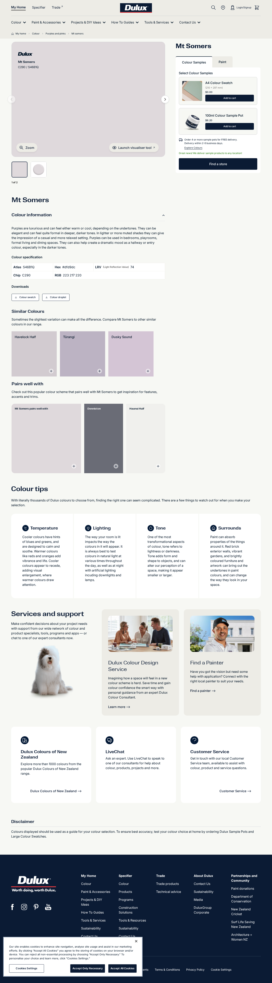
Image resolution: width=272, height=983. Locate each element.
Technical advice (168, 892)
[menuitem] (19, 22)
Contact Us (89, 936)
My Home (18, 7)
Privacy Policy (195, 969)
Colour (86, 884)
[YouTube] (48, 907)
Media (198, 900)
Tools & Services (93, 920)
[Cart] (257, 8)
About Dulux (203, 876)
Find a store (218, 164)
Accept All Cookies (122, 968)
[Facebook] (12, 907)
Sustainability (91, 928)
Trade (56, 7)
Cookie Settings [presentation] (221, 969)
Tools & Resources (132, 920)
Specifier (38, 7)
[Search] (213, 8)
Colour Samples (194, 62)
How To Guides (92, 912)
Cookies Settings (26, 968)
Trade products (167, 884)
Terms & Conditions (167, 969)
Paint (222, 62)
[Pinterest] (36, 907)
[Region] (223, 8)
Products (125, 892)
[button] (26, 147)
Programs (126, 900)
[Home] (13, 33)
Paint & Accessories (95, 892)
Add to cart (229, 98)
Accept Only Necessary (87, 968)
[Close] (136, 941)
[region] (73, 957)
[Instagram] (24, 907)
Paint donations (242, 888)
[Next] (165, 99)
